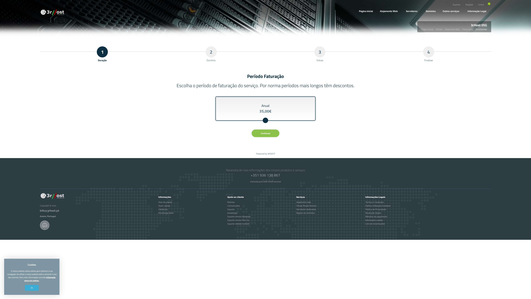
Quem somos (164, 206)
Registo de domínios (305, 213)
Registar (469, 4)
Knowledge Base (166, 213)
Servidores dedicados (306, 209)
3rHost (439, 29)
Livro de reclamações (375, 224)
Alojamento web (303, 202)
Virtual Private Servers (306, 206)
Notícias (231, 202)
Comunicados (233, 206)
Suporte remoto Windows (239, 217)
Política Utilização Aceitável (377, 206)
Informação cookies (374, 220)
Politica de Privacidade (375, 209)
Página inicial (427, 29)
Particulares (467, 29)
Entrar (481, 4)
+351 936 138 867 (265, 175)
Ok (32, 287)
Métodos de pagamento (376, 217)
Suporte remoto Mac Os (238, 220)
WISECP (271, 153)
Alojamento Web (452, 29)
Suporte (456, 4)
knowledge (232, 213)
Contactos (163, 209)
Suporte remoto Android (238, 224)
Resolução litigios (373, 213)
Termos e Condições (374, 202)
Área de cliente (165, 202)
